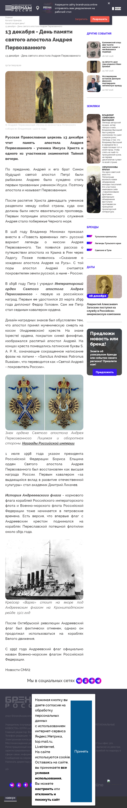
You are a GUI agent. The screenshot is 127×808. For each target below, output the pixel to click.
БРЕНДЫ (93, 227)
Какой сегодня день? (15, 23)
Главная (9, 17)
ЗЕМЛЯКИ (93, 106)
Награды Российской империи (48, 443)
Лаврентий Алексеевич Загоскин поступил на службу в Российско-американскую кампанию (104, 309)
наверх (10, 797)
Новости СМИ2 (17, 670)
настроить (44, 789)
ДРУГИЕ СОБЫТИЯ (99, 33)
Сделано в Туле (103, 250)
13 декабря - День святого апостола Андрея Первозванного (33, 26)
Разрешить (100, 19)
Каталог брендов (13, 20)
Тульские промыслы (106, 236)
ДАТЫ (91, 267)
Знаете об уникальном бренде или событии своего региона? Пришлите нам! (103, 358)
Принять (81, 751)
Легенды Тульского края (108, 243)
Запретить (81, 19)
